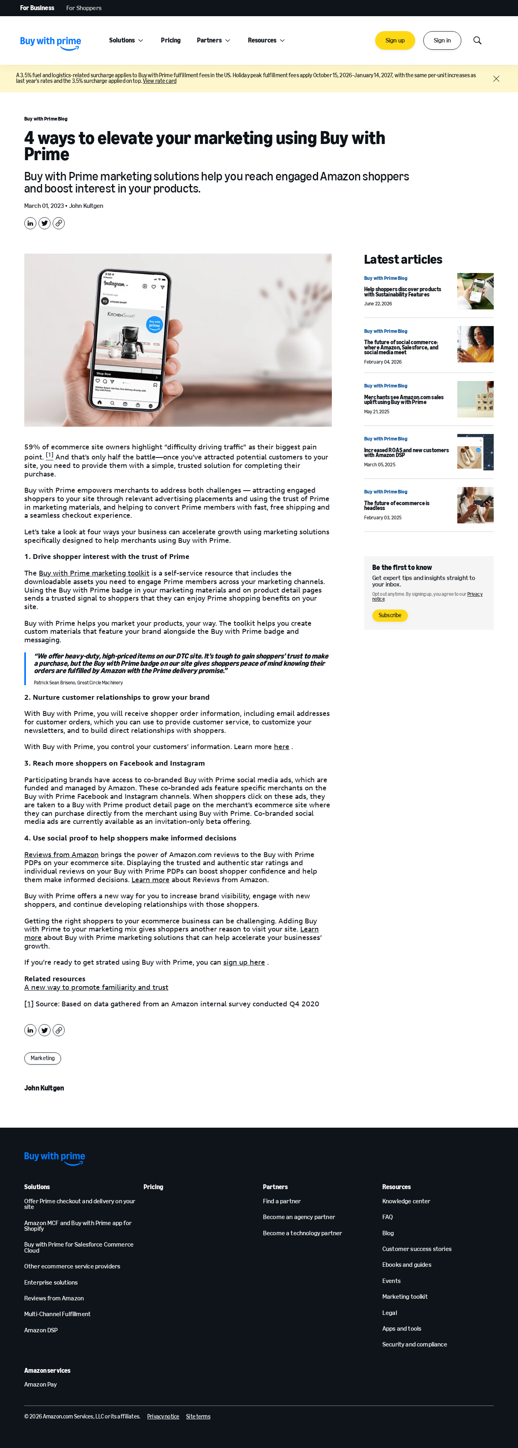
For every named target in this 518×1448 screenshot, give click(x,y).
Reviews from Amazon (61, 854)
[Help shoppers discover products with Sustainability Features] (475, 291)
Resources (262, 40)
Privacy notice (163, 1416)
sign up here (244, 962)
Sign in (442, 40)
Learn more (151, 880)
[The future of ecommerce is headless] (475, 505)
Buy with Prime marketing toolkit (94, 573)
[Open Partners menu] (227, 40)
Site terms (198, 1416)
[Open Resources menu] (282, 40)
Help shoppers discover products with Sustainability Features (402, 292)
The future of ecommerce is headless (397, 506)
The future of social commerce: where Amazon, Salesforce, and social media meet (401, 347)
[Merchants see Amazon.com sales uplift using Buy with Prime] (475, 399)
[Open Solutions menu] (140, 40)
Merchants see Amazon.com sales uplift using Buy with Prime (404, 400)
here (281, 747)
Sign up (395, 40)
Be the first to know (402, 567)
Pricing (170, 40)
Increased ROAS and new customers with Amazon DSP (406, 453)
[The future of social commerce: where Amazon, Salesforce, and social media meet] (475, 344)
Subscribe (390, 615)
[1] (29, 1004)
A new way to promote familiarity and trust (96, 987)
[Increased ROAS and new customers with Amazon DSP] (475, 452)
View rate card (159, 81)
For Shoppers (84, 8)
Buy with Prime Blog (46, 119)
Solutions (122, 40)
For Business (37, 8)
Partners (209, 40)
